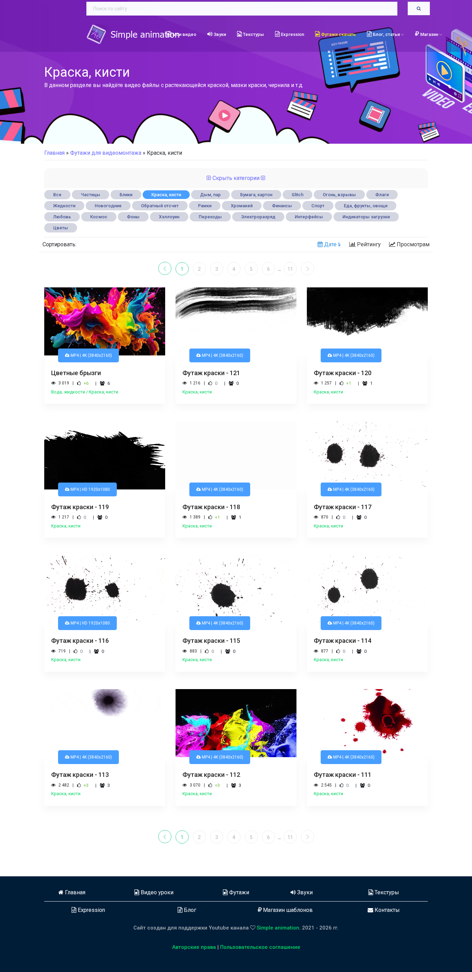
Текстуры (253, 34)
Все (57, 194)
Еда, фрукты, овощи (365, 205)
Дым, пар (210, 194)
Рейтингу (368, 244)
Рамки (204, 205)
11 (290, 269)
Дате (330, 244)
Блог (189, 910)
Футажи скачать (338, 34)
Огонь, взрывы (339, 194)
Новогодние (108, 205)
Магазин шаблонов (287, 910)
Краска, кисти (166, 194)
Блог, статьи (386, 34)
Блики (126, 194)
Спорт (317, 205)
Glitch (297, 194)
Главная (54, 153)
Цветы (60, 227)
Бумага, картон (256, 194)
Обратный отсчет (160, 205)
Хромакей (242, 205)
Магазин (429, 34)
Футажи (238, 892)
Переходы (210, 216)
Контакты (386, 910)
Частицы (90, 194)
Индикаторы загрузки (366, 216)
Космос (98, 216)
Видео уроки (156, 892)
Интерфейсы (309, 216)
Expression (292, 34)
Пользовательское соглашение (260, 947)
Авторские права (194, 947)
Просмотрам (412, 244)
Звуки (219, 34)
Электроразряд (258, 216)
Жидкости (64, 205)
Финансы (282, 205)
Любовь (62, 216)
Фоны (133, 216)
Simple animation (278, 928)
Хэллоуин (169, 216)
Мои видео (183, 34)
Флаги (382, 194)
